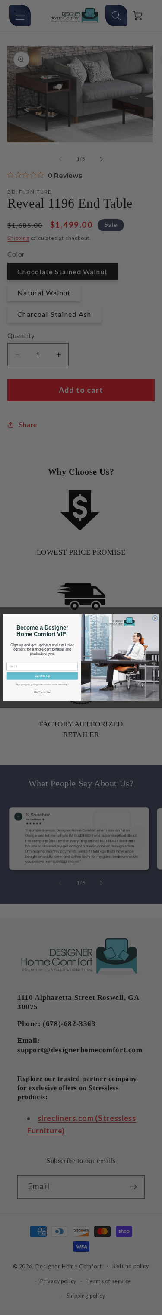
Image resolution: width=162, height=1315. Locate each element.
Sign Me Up (42, 675)
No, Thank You (42, 692)
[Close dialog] (155, 618)
